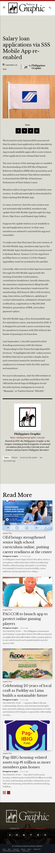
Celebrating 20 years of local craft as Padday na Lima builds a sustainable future (27, 691)
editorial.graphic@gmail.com (32, 828)
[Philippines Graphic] (26, 8)
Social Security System (28, 457)
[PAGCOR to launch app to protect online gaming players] (27, 592)
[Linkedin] (24, 835)
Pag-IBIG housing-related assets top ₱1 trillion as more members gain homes (27, 762)
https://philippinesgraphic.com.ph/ (27, 438)
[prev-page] (4, 792)
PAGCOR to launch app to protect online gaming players (25, 619)
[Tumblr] (38, 835)
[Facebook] (18, 130)
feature (14, 457)
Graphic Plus (7, 533)
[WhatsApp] (36, 130)
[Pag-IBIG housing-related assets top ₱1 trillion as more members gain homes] (27, 735)
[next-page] (8, 792)
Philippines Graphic (38, 67)
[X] (24, 130)
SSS (41, 457)
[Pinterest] (30, 130)
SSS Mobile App (9, 461)
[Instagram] (16, 835)
